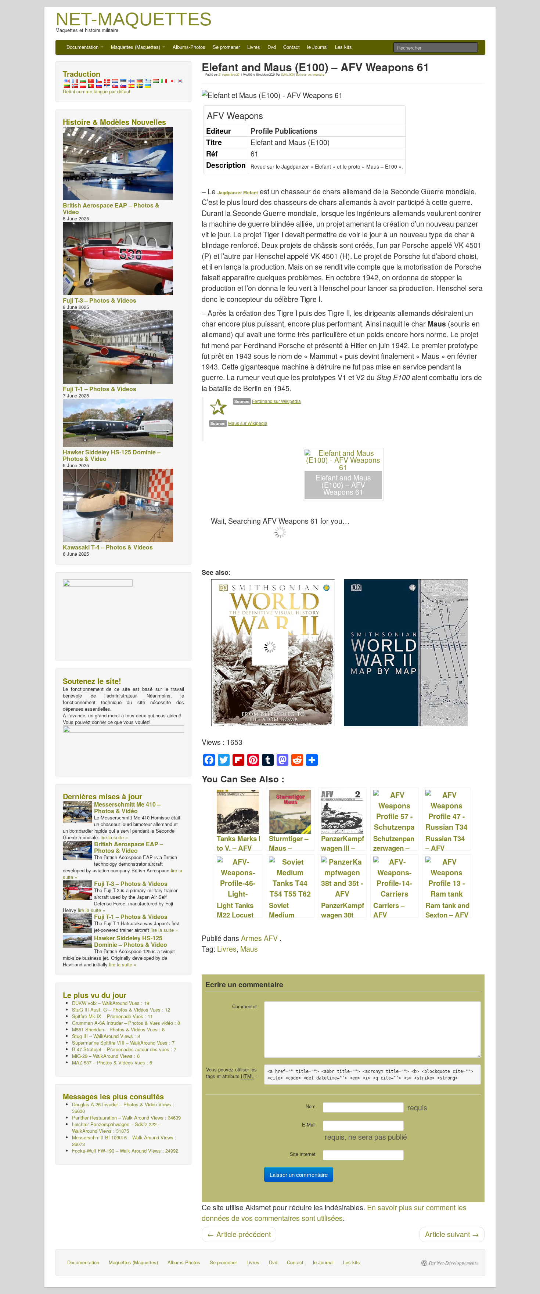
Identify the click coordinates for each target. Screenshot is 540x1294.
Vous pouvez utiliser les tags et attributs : (231, 1072)
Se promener (226, 46)
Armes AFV (259, 938)
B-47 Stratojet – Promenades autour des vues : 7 (124, 1049)
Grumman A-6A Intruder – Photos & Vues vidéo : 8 (126, 1022)
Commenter (244, 1006)
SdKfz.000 (287, 74)
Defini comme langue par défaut (96, 91)
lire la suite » (114, 837)
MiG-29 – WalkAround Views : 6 (106, 1055)
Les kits (343, 46)
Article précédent (239, 1234)
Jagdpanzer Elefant (237, 192)
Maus (249, 949)
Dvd (271, 46)
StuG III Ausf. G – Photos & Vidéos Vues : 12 (121, 1009)
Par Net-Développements (453, 1263)
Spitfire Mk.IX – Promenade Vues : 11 (112, 1016)
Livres (253, 46)
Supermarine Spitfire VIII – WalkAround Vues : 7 (123, 1042)
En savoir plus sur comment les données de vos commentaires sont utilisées (334, 1212)
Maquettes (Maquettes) (136, 46)
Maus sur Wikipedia (247, 423)
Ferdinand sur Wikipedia (276, 401)
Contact (291, 46)
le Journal (317, 46)
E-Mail (309, 1124)
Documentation (83, 46)
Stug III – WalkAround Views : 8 (106, 1035)
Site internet (303, 1153)
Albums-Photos (189, 46)
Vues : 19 (110, 1002)
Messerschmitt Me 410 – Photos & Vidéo (127, 807)
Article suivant (452, 1234)
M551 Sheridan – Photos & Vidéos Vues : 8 (118, 1029)
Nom (311, 1106)
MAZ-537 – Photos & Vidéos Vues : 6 (112, 1062)
